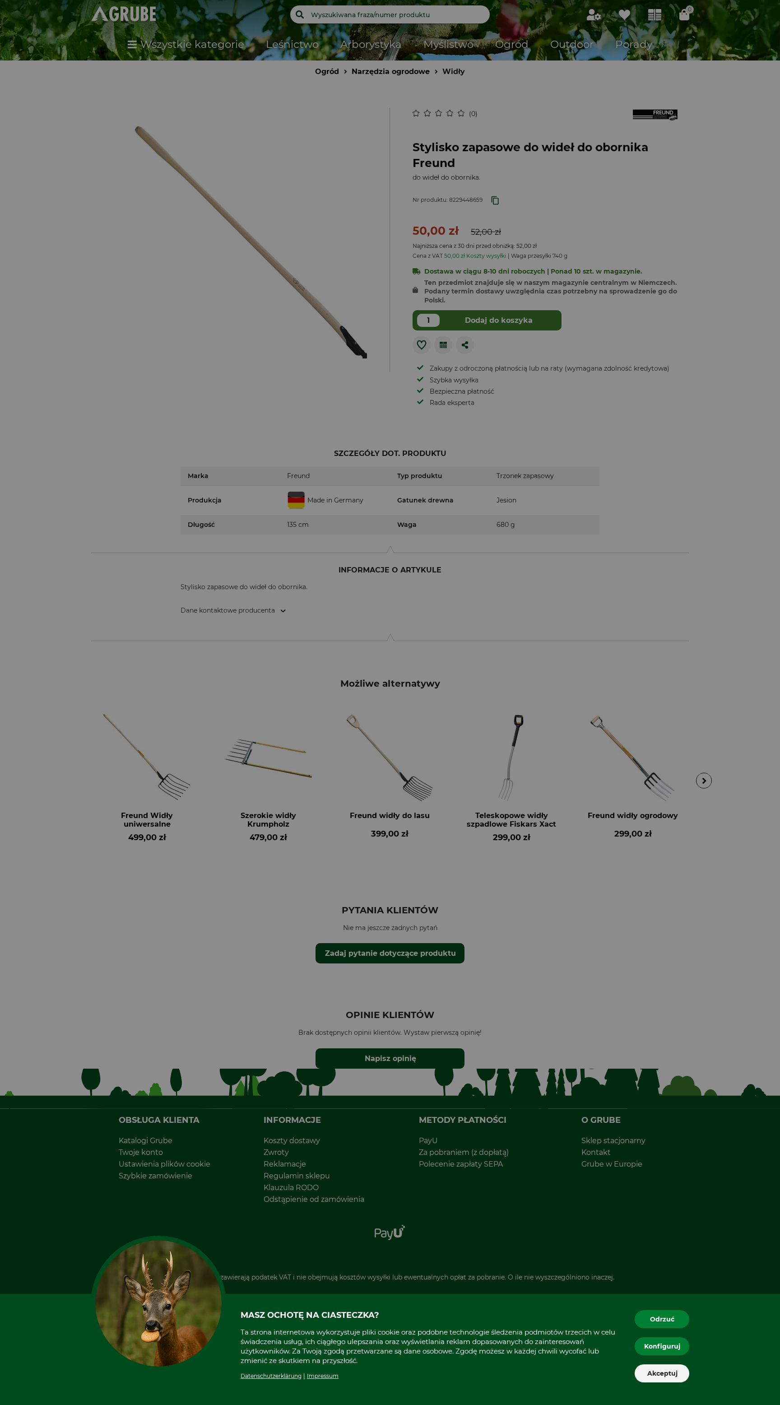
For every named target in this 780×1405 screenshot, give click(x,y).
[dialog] (390, 702)
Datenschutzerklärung (271, 1375)
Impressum (323, 1375)
